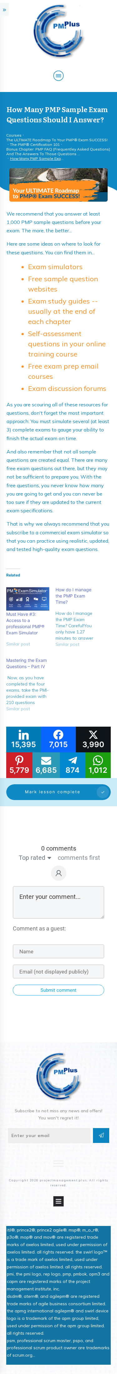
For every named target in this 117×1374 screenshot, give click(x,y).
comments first (79, 857)
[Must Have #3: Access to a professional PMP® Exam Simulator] (27, 599)
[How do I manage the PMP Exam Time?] (80, 619)
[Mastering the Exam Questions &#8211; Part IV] (31, 687)
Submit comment (58, 990)
